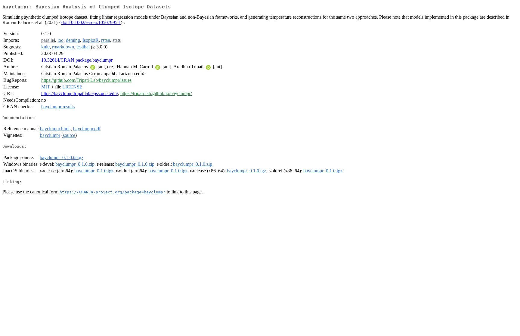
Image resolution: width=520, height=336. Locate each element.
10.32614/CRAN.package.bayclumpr (77, 60)
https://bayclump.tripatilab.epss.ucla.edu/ (79, 93)
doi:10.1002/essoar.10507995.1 (91, 22)
